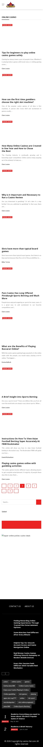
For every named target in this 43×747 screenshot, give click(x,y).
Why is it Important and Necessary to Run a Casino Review (21, 196)
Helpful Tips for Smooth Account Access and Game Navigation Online (25, 645)
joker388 (7, 706)
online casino (16, 682)
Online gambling (9, 694)
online (22, 698)
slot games (23, 694)
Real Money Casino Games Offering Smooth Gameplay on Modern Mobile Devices (27, 655)
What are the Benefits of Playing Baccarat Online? (19, 347)
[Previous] (3, 673)
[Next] (7, 673)
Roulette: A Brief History (21, 726)
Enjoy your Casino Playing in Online (16, 690)
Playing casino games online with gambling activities (19, 464)
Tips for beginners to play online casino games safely (18, 54)
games (27, 682)
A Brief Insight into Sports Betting (19, 396)
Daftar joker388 (9, 686)
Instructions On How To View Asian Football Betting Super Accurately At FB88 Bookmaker (21, 441)
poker (6, 682)
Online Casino (7, 25)
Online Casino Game (26, 686)
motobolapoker (9, 702)
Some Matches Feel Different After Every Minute (26, 633)
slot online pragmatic (25, 702)
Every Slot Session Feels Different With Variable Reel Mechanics (26, 665)
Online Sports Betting (22, 706)
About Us (29, 606)
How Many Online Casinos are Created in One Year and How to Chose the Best (21, 148)
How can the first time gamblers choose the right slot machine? (18, 100)
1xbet (4, 511)
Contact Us (15, 606)
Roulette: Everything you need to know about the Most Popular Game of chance (25, 716)
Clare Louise (6, 69)
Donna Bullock (6, 362)
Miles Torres (6, 262)
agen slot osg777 (10, 698)
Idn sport (31, 698)
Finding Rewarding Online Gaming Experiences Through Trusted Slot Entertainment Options (26, 624)
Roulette (5, 721)
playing (33, 694)
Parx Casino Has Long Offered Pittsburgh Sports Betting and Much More (20, 296)
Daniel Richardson (7, 457)
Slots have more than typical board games (20, 250)
